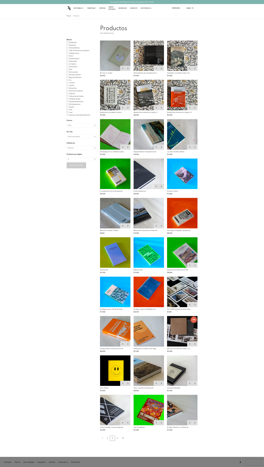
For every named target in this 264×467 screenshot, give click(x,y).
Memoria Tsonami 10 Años (109, 230)
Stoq (70, 69)
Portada (69, 16)
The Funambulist (139, 427)
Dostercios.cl (146, 8)
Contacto (134, 8)
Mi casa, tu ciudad (106, 73)
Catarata (72, 93)
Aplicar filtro (76, 165)
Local (70, 112)
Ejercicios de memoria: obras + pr (178, 349)
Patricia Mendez (74, 48)
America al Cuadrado (76, 91)
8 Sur (70, 109)
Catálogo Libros (74, 53)
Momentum (73, 88)
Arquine (71, 107)
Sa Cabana (72, 64)
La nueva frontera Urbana (175, 152)
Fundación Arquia (74, 99)
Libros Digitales (112, 8)
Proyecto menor (172, 191)
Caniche (71, 85)
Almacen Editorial (74, 75)
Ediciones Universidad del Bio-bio (79, 115)
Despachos (122, 8)
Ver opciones (157, 428)
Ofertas (102, 8)
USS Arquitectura (74, 104)
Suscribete (253, 462)
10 (123, 438)
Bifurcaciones (73, 72)
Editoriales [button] (78, 8)
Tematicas (7, 462)
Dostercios (72, 45)
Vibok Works (73, 61)
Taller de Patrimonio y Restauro (79, 50)
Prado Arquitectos (140, 191)
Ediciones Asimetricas (76, 101)
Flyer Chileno (104, 388)
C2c (70, 80)
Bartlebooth (73, 42)
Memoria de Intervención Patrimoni (145, 230)
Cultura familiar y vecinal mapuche (111, 427)
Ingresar (175, 8)
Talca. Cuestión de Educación (143, 388)
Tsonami (72, 83)
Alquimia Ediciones (75, 77)
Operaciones (73, 66)
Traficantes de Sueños (76, 96)
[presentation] (122, 68)
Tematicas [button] (91, 8)
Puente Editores (74, 58)
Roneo (71, 56)
